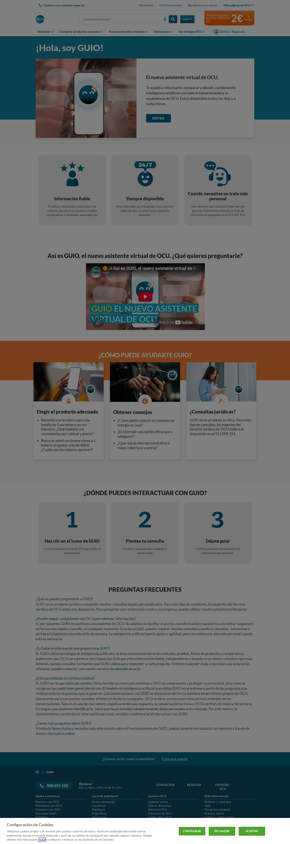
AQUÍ (42, 839)
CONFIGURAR (192, 831)
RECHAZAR (221, 831)
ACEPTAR (252, 831)
